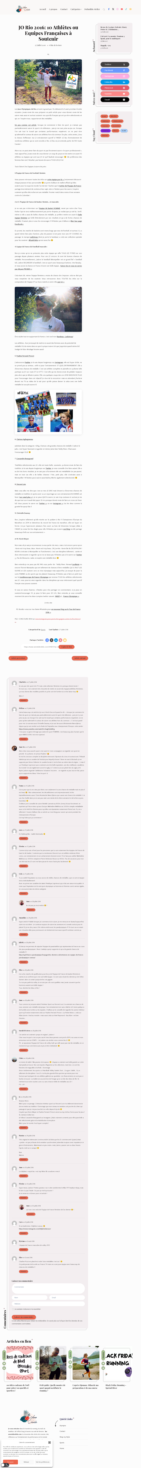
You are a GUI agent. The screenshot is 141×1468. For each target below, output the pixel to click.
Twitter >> (43, 503)
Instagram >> (58, 503)
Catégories (75, 9)
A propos (53, 9)
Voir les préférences (42, 1462)
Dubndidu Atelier (92, 9)
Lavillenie (75, 564)
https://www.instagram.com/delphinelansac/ (35, 1229)
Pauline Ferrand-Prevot (25, 356)
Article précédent (18, 658)
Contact (63, 9)
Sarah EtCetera (24, 1031)
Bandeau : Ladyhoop (65, 337)
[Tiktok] (126, 10)
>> (15, 558)
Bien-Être (114, 116)
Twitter (48, 468)
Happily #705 (106, 45)
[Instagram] (117, 10)
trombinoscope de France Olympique (34, 577)
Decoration (116, 126)
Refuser (26, 1462)
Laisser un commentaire (23, 1317)
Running (4, 1355)
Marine (21, 1136)
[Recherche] (104, 9)
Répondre (24, 700)
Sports (43, 630)
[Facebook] (109, 10)
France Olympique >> (71, 596)
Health (124, 131)
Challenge (105, 121)
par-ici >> (61, 282)
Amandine (22, 918)
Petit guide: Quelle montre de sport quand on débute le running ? (52, 1388)
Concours (105, 126)
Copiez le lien (66, 647)
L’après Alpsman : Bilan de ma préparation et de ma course (85, 1386)
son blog (66, 529)
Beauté (104, 116)
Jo (20, 1097)
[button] (50, 1442)
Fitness (115, 131)
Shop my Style (65, 1437)
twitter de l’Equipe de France (70, 186)
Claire (21, 1058)
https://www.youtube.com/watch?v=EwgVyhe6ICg (37, 729)
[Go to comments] (4, 1363)
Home (62, 1448)
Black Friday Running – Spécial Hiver (116, 1386)
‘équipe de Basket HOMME (49, 208)
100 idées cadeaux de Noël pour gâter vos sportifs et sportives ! (18, 1388)
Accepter (10, 1462)
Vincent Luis (21, 484)
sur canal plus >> (26, 497)
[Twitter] (113, 10)
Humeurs (105, 135)
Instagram (59, 362)
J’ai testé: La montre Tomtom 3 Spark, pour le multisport (113, 37)
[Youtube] (122, 10)
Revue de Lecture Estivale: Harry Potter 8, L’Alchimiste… (114, 28)
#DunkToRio (33, 240)
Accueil (42, 9)
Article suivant (80, 658)
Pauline (27, 362)
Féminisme (105, 131)
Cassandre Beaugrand (24, 459)
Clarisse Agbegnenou (25, 439)
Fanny (21, 786)
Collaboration (117, 121)
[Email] (130, 10)
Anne (21, 1167)
